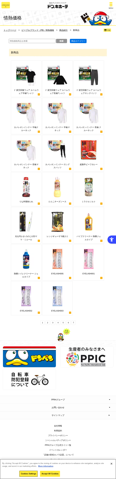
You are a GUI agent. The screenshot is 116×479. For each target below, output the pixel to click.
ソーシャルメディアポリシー (58, 440)
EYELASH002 (26, 311)
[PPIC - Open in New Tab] (86, 366)
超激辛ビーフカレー (89, 164)
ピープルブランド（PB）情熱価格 (38, 30)
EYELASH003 (57, 311)
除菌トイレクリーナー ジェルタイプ (26, 275)
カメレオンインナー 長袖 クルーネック (88, 128)
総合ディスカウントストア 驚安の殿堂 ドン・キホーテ (58, 5)
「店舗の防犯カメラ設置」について (58, 455)
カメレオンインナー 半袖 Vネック (57, 128)
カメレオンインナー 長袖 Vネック (26, 166)
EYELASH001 (88, 273)
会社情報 (58, 426)
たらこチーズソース (57, 201)
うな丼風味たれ (26, 201)
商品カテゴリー (78, 41)
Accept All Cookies (50, 474)
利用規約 (58, 430)
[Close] (111, 464)
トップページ (10, 30)
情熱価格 (13, 17)
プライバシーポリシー (58, 435)
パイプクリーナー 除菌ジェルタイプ (89, 238)
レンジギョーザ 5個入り (57, 236)
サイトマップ (58, 415)
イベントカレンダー (58, 450)
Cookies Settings (28, 474)
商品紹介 (63, 30)
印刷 (108, 30)
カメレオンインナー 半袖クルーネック (26, 128)
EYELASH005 (57, 273)
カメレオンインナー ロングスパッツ (57, 166)
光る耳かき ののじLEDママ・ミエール (26, 238)
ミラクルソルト (89, 201)
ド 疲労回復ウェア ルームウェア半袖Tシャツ (26, 91)
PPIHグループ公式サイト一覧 (58, 445)
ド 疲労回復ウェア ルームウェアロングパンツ (88, 91)
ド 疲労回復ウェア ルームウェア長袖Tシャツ (57, 91)
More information (45, 466)
